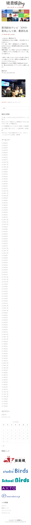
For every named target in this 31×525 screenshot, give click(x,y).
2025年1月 (5, 188)
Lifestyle (7, 521)
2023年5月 (5, 236)
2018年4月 (5, 382)
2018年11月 (5, 365)
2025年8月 (5, 171)
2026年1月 (5, 159)
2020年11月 (5, 308)
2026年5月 (5, 150)
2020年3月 (5, 327)
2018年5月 (5, 380)
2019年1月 (5, 360)
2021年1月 (5, 303)
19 (15, 436)
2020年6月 (5, 320)
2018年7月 (5, 375)
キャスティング (17, 102)
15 (27, 433)
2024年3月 (5, 212)
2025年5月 (5, 179)
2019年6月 (5, 348)
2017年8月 (5, 401)
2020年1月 (5, 332)
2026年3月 (5, 155)
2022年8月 (5, 258)
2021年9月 (5, 284)
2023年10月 (5, 224)
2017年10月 (5, 396)
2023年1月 (5, 246)
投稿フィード (5, 508)
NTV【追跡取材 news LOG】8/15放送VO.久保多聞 (15, 126)
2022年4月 (5, 267)
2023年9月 (5, 226)
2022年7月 (5, 260)
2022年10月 (5, 253)
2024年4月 (5, 210)
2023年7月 (5, 231)
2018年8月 (5, 372)
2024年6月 (5, 205)
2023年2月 (5, 243)
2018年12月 (5, 363)
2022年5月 (5, 265)
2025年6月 (5, 176)
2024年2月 (5, 215)
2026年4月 (5, 152)
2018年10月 (5, 368)
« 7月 (3, 446)
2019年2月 (5, 358)
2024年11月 (5, 193)
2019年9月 (5, 341)
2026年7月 (5, 145)
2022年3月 (5, 269)
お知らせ (10, 102)
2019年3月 (5, 356)
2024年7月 (5, 203)
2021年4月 (5, 296)
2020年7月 (5, 317)
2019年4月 (5, 353)
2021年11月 (5, 279)
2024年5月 (5, 207)
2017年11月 (5, 394)
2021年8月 (5, 286)
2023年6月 (5, 234)
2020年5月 (5, 322)
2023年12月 (5, 219)
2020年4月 (5, 325)
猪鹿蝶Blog (15, 3)
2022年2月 (5, 272)
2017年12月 (5, 392)
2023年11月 (5, 222)
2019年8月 (5, 344)
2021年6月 (5, 291)
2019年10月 (5, 339)
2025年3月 (5, 183)
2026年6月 (5, 148)
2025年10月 (5, 167)
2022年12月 (5, 248)
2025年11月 (5, 164)
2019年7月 (5, 346)
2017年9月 (5, 399)
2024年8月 (5, 200)
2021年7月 (5, 289)
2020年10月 (5, 310)
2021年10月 (5, 281)
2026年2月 (5, 157)
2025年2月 (5, 186)
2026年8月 (5, 143)
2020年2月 (5, 329)
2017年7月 (5, 403)
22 (27, 436)
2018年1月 (5, 389)
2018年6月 (5, 377)
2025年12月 (5, 162)
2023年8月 (5, 229)
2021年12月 (5, 277)
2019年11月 (5, 337)
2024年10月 (5, 195)
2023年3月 (5, 241)
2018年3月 (5, 384)
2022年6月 (5, 262)
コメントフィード (6, 510)
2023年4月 (5, 238)
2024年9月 (5, 198)
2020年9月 (5, 313)
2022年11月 (5, 250)
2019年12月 (5, 334)
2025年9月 (5, 169)
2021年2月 (5, 301)
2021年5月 (5, 293)
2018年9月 (5, 370)
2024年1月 (5, 217)
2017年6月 (5, 406)
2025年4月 (5, 181)
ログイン (4, 505)
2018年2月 (5, 387)
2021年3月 (5, 298)
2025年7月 (5, 174)
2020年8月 (5, 315)
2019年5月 (5, 351)
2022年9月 (5, 255)
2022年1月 (5, 274)
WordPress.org (6, 513)
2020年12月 (5, 305)
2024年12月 (5, 191)
